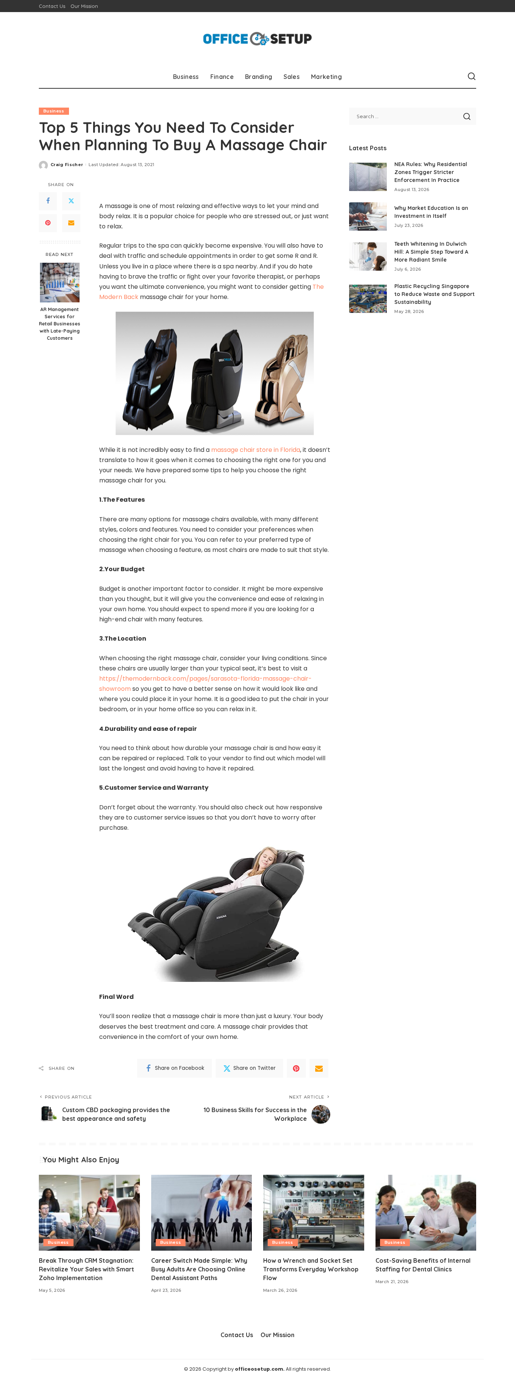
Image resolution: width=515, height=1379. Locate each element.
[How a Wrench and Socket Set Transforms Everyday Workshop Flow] (313, 1213)
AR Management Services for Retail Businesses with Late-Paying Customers (59, 324)
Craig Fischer (67, 164)
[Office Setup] (258, 39)
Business (53, 111)
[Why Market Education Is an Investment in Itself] (368, 216)
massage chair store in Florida (255, 449)
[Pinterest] (48, 223)
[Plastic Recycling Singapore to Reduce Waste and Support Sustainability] (368, 299)
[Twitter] (71, 201)
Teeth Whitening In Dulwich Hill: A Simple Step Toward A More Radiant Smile (431, 251)
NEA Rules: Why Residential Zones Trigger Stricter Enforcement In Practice (430, 172)
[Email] (71, 223)
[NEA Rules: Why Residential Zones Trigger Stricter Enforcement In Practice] (368, 177)
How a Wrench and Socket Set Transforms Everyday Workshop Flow (311, 1269)
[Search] (471, 76)
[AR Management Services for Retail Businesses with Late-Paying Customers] (60, 282)
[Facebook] (48, 201)
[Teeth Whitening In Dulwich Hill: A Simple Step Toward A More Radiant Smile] (368, 256)
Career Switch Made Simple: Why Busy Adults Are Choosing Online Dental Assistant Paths (199, 1269)
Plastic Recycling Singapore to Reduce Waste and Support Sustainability (434, 294)
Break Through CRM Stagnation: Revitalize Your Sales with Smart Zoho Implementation (86, 1269)
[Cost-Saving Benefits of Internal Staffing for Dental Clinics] (426, 1213)
